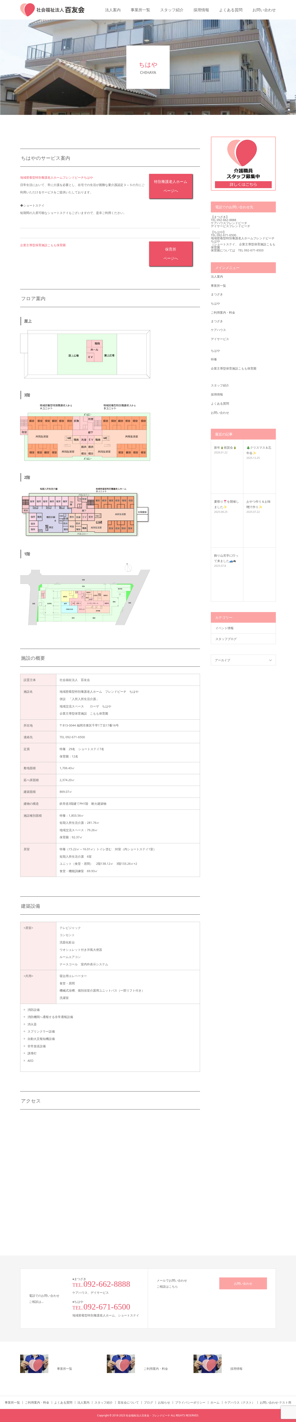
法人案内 (113, 9)
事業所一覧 (140, 9)
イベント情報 (224, 628)
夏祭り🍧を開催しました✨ (226, 504)
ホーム (215, 1402)
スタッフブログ (226, 639)
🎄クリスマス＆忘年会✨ (258, 450)
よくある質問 (230, 9)
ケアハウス (218, 330)
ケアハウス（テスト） (239, 1402)
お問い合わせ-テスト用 (275, 1402)
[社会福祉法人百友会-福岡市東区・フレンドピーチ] (52, 9)
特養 (214, 359)
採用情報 (201, 9)
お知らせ (164, 1402)
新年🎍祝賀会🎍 (225, 447)
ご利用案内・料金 (223, 312)
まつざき (217, 294)
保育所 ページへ (170, 253)
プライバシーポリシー (190, 1402)
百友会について (128, 1402)
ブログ (148, 1402)
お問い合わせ (264, 9)
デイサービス (220, 339)
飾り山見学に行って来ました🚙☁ (226, 558)
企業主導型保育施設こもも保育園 (233, 368)
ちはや (215, 303)
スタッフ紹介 (172, 9)
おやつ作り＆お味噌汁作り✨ (258, 504)
